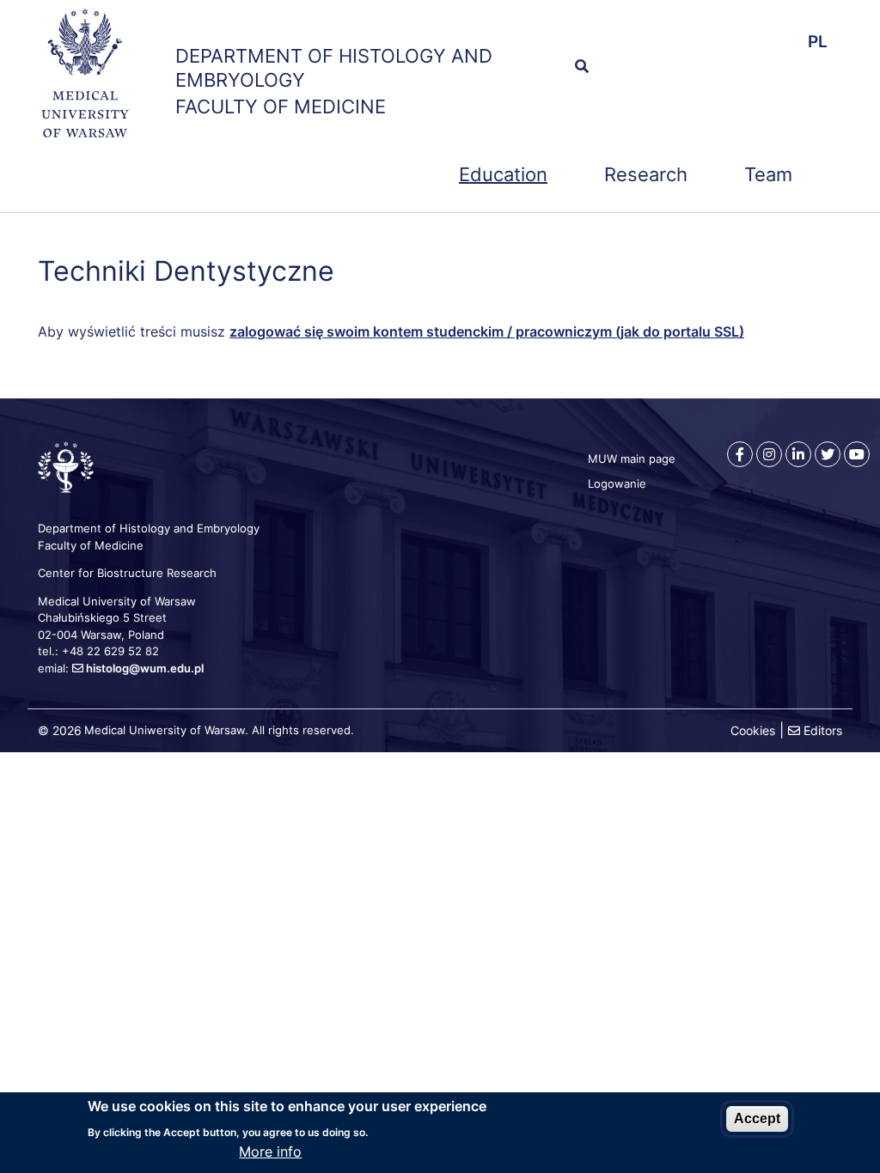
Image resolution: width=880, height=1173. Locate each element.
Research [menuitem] (646, 174)
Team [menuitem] (768, 174)
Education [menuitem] (503, 174)
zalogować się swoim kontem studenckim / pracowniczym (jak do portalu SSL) (486, 331)
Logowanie (617, 483)
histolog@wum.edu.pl (145, 668)
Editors (823, 730)
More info (270, 1151)
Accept (757, 1118)
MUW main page (631, 458)
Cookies (752, 730)
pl (818, 42)
